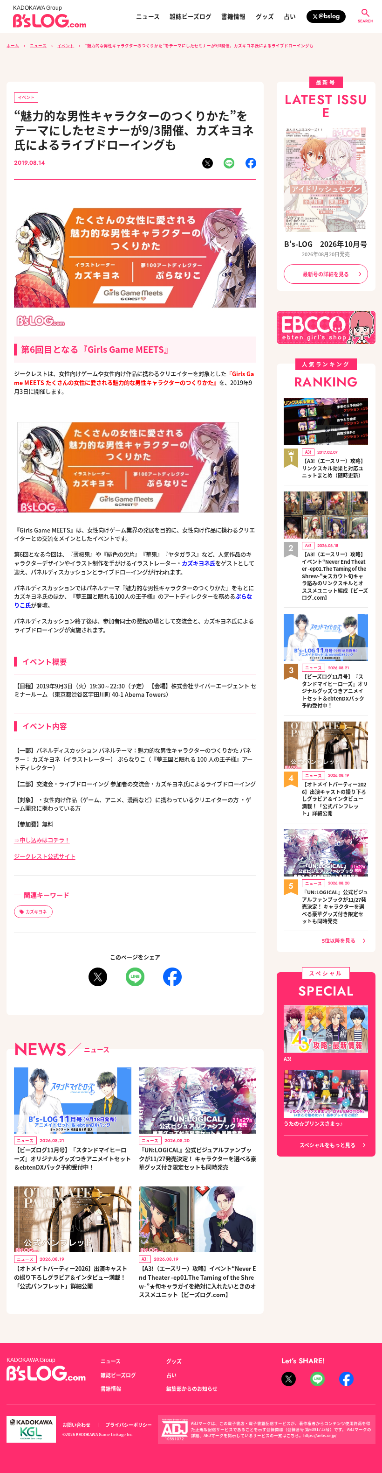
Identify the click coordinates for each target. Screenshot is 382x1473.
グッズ (265, 17)
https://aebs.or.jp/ (319, 1435)
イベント (65, 45)
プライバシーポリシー (128, 1424)
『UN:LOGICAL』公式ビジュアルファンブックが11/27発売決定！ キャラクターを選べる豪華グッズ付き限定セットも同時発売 (197, 1158)
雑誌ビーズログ (190, 17)
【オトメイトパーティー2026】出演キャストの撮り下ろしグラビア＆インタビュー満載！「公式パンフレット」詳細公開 (70, 1277)
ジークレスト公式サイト (44, 856)
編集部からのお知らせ (192, 1388)
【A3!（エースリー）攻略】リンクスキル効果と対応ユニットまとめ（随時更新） (334, 468)
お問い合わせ (76, 1424)
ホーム (13, 45)
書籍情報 (233, 17)
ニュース (148, 17)
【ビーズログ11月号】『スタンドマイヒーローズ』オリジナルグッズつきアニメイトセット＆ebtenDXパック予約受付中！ (72, 1158)
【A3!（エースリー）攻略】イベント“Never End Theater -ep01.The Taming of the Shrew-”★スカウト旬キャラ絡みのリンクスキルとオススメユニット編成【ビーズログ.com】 (335, 576)
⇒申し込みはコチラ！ (42, 840)
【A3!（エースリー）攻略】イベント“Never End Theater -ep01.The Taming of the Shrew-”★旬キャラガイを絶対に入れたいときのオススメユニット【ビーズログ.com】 (197, 1281)
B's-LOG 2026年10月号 (326, 243)
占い (290, 17)
